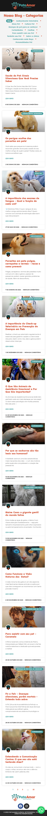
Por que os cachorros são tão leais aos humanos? (22, 452)
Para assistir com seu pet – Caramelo (20, 635)
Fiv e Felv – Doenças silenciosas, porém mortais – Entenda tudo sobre (21, 696)
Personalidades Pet (24, 42)
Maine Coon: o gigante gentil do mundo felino (22, 513)
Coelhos (31, 30)
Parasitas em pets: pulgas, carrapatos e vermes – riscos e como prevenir (22, 263)
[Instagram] (26, 806)
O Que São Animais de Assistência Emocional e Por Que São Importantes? (21, 389)
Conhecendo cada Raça (23, 39)
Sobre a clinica (32, 36)
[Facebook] (20, 806)
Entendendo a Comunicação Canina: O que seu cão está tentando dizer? (21, 759)
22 (33, 789)
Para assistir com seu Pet (23, 33)
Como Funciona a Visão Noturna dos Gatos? (18, 575)
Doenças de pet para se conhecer (23, 27)
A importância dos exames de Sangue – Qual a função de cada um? (22, 201)
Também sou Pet (14, 36)
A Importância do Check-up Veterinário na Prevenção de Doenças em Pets (21, 326)
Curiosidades (17, 30)
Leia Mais (9, 98)
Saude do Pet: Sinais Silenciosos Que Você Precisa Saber (21, 78)
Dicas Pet (16, 24)
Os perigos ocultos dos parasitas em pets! (18, 139)
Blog (9, 21)
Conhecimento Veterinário (27, 21)
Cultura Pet (29, 24)
